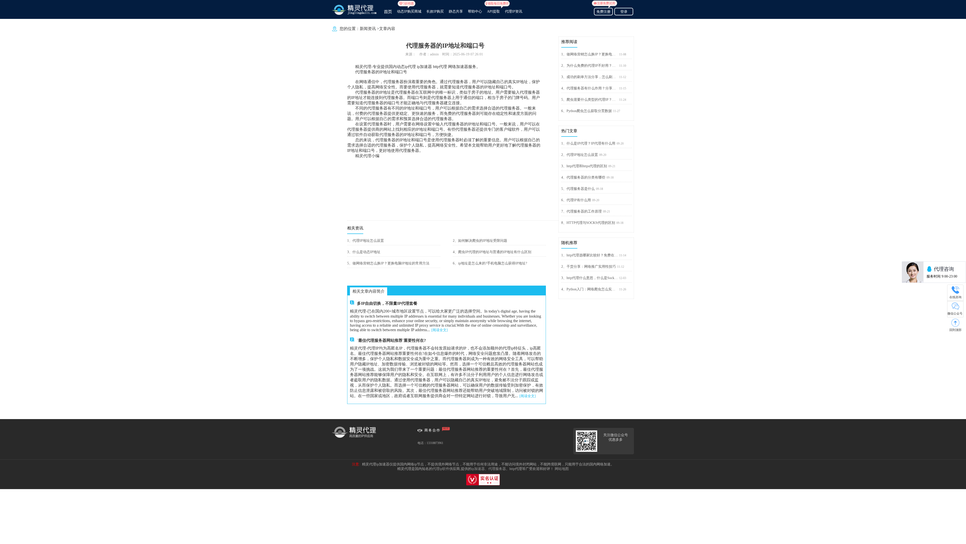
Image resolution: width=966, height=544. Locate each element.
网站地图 (562, 469)
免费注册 (604, 11)
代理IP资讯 (513, 11)
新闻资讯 (368, 28)
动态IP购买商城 (409, 9)
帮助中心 (475, 11)
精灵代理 (363, 66)
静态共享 (456, 11)
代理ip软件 (440, 469)
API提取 (493, 9)
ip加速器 (478, 469)
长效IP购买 (435, 11)
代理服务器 (497, 469)
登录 (623, 12)
